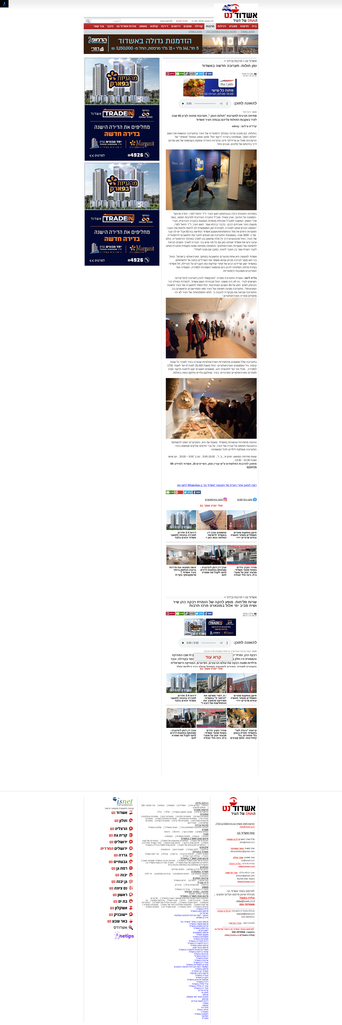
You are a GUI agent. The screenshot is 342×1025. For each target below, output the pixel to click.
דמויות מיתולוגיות (181, 840)
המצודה (204, 978)
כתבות (205, 802)
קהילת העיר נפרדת (191, 822)
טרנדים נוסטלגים (163, 840)
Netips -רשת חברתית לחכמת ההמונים (191, 933)
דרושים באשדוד (201, 922)
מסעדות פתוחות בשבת (166, 784)
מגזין (205, 800)
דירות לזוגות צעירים (199, 967)
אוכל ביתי (204, 784)
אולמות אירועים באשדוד (197, 945)
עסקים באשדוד (152, 873)
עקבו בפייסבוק (245, 465)
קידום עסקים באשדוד (198, 892)
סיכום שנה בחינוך (191, 809)
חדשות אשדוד (201, 775)
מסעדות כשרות (163, 787)
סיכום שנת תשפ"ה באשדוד (194, 862)
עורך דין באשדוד (201, 954)
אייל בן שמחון (202, 883)
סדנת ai (154, 864)
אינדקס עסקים (158, 866)
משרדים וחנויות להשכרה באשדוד (193, 915)
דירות (164, 26)
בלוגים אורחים (178, 835)
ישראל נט (204, 879)
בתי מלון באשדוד (200, 894)
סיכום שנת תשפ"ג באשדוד (194, 804)
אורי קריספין (231, 839)
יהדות (183, 866)
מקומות (171, 771)
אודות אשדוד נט (126, 26)
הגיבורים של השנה (200, 807)
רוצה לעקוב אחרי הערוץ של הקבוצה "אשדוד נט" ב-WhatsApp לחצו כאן (217, 451)
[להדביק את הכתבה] (178, 459)
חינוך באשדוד (185, 873)
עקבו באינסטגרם (214, 465)
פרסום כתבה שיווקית (199, 939)
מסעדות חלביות (184, 782)
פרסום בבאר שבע (200, 913)
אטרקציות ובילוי (192, 851)
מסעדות (204, 780)
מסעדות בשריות (201, 782)
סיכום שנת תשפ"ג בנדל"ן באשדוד (160, 811)
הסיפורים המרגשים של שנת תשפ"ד (192, 829)
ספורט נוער (188, 798)
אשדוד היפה (202, 820)
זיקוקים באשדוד (201, 980)
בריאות (174, 820)
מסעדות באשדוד (200, 905)
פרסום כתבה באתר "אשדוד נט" (194, 888)
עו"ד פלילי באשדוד (199, 950)
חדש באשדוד (180, 846)
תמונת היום (178, 815)
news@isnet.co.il (246, 848)
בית (254, 26)
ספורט (233, 26)
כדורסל (176, 798)
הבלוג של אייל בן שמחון (198, 835)
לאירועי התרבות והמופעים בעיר (221, 31)
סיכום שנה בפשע (172, 809)
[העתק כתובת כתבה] (189, 57)
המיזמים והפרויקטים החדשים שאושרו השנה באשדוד (184, 864)
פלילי (167, 778)
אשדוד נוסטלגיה (199, 837)
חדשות (244, 26)
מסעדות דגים (167, 782)
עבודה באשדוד (201, 941)
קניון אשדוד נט (169, 873)
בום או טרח (194, 771)
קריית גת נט (203, 956)
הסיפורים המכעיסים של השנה (192, 811)
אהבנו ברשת (195, 866)
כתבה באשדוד (201, 943)
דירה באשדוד (202, 948)
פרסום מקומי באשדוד (198, 890)
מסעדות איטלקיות (150, 782)
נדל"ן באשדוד (202, 875)
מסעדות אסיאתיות (188, 784)
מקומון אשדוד (202, 900)
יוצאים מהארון (199, 773)
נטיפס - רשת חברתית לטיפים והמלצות (191, 881)
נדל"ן (159, 778)
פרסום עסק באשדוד (199, 877)
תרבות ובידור (234, 43)
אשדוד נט (251, 43)
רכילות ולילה (201, 769)
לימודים (192, 846)
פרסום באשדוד (201, 935)
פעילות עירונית (187, 820)
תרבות (210, 26)
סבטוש (205, 965)
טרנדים (178, 851)
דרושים (175, 26)
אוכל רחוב (191, 789)
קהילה (199, 26)
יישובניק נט (203, 896)
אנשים (161, 771)
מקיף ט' (205, 984)
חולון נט (204, 958)
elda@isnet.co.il (247, 832)
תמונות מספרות (183, 802)
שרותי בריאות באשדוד (198, 918)
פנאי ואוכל (172, 866)
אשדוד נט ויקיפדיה (199, 937)
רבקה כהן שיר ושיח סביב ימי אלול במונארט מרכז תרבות (227, 617)
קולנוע (154, 26)
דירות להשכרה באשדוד (198, 909)
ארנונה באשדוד (201, 926)
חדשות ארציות (201, 778)
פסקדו (205, 969)
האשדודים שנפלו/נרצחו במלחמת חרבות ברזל (188, 831)
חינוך (110, 26)
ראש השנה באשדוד (189, 868)
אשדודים (182, 771)
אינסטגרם (165, 815)
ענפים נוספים (202, 798)
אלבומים (204, 813)
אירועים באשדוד (201, 920)
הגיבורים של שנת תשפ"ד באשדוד (193, 826)
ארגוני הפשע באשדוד (182, 778)
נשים (206, 866)
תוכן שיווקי (203, 846)
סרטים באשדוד (201, 873)
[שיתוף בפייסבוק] (208, 57)
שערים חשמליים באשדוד (197, 930)
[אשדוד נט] (234, 782)
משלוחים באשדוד (200, 903)
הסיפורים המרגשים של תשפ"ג (175, 807)
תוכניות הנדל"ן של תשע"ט (165, 868)
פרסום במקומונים (200, 898)
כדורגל (167, 798)
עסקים (188, 26)
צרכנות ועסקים (200, 844)
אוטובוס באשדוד (150, 870)
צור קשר (99, 26)
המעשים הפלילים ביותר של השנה (177, 870)
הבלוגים (204, 833)
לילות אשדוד (192, 815)
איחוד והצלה (202, 975)
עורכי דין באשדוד (182, 855)
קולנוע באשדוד (247, 31)
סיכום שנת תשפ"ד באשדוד (194, 824)
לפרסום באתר (166, 21)
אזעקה (205, 971)
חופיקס (205, 982)
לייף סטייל (203, 848)
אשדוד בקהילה (200, 817)
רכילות (222, 26)
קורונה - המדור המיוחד (196, 857)
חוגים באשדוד (195, 31)
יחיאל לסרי (246, 78)
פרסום (205, 960)
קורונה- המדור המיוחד (198, 860)
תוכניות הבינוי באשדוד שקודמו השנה (158, 826)
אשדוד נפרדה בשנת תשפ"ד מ (160, 829)
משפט (143, 26)
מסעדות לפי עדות (181, 787)
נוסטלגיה (169, 802)
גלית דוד (204, 973)
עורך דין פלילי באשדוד (198, 952)
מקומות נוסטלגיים (200, 840)
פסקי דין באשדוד (200, 855)
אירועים (205, 815)
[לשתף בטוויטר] (199, 57)
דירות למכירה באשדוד (198, 907)
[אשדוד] (236, 23)
